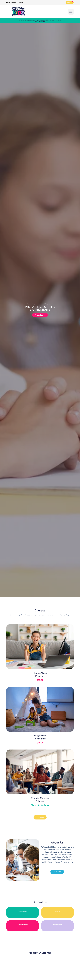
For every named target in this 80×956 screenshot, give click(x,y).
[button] (71, 12)
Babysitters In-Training (40, 737)
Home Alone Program (40, 674)
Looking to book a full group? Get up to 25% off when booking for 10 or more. (40, 20)
